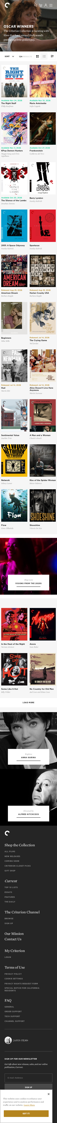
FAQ (8, 1000)
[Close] (48, 1094)
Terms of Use (15, 967)
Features (10, 897)
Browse (9, 918)
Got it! (26, 1113)
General (9, 1007)
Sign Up (9, 923)
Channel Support (15, 1021)
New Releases (12, 856)
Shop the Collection (20, 845)
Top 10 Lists (11, 887)
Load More (28, 702)
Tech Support (12, 1016)
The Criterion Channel (22, 912)
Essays (8, 892)
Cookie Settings (14, 979)
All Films (10, 851)
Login (8, 957)
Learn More (29, 1105)
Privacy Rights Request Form (21, 984)
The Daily (10, 902)
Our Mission (14, 933)
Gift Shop (10, 871)
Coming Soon (12, 861)
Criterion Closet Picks (18, 866)
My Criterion (15, 950)
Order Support (13, 1011)
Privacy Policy (13, 974)
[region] (26, 1106)
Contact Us (13, 939)
